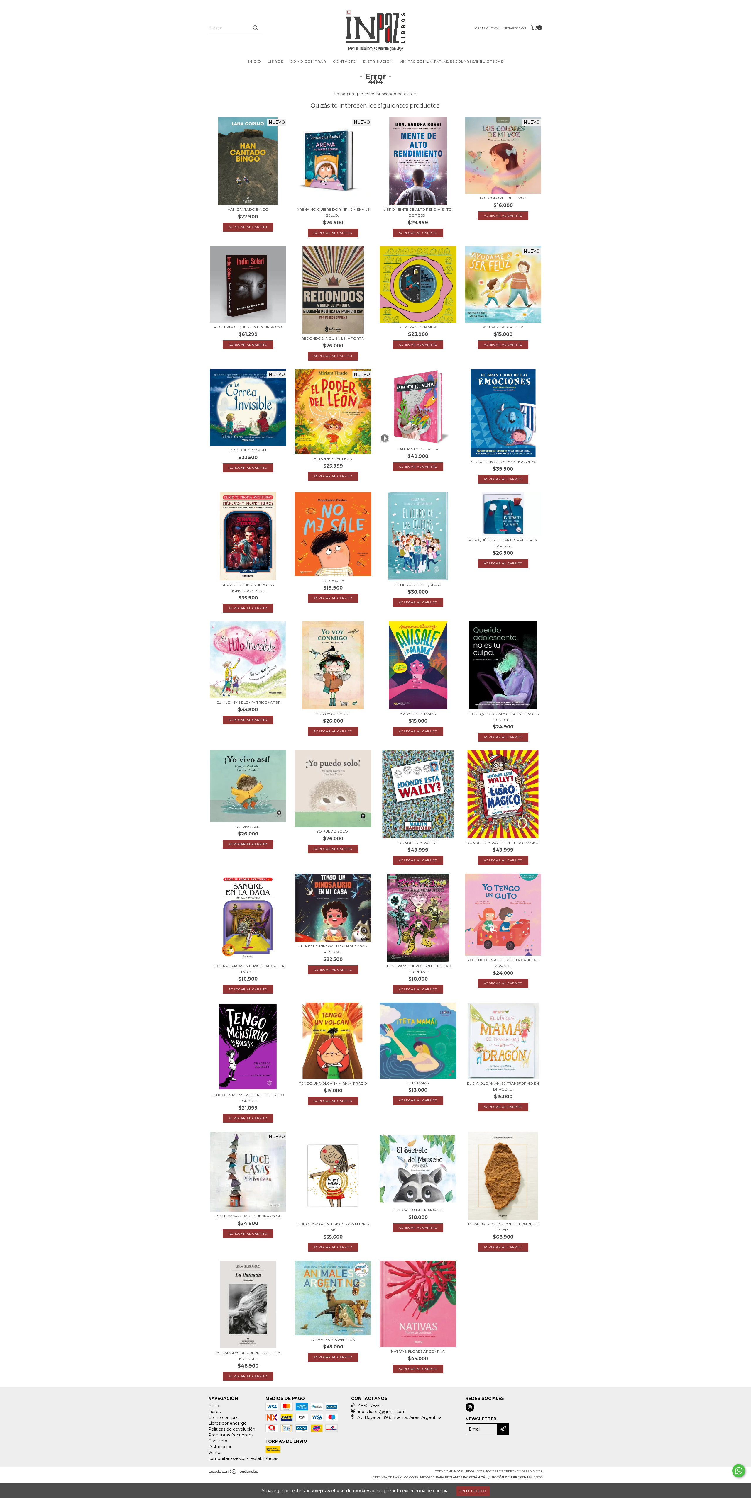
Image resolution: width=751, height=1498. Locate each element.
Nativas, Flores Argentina (418, 1351)
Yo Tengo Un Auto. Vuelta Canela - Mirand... (503, 963)
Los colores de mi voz (503, 198)
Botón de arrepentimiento (517, 1477)
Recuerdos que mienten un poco (248, 327)
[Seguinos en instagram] (470, 1407)
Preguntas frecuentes (230, 1435)
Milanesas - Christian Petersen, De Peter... (503, 1227)
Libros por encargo (227, 1423)
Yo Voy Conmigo (333, 713)
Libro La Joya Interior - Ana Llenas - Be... (333, 1227)
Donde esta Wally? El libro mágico (503, 842)
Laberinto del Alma (418, 449)
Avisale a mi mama (418, 713)
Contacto (344, 61)
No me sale (333, 580)
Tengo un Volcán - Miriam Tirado (333, 1083)
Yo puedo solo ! (333, 831)
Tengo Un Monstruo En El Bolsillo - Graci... (248, 1098)
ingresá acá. (474, 1477)
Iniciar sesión (514, 28)
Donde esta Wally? (418, 842)
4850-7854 (369, 1405)
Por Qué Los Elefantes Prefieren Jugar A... (503, 543)
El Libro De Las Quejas (418, 584)
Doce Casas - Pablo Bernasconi (248, 1216)
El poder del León (333, 458)
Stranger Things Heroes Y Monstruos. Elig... (248, 587)
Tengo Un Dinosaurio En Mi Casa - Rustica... (333, 949)
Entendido (473, 1491)
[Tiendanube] (234, 1473)
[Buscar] (255, 28)
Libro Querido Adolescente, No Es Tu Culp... (503, 716)
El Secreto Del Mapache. (418, 1210)
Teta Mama (418, 1083)
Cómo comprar (308, 61)
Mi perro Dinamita (418, 327)
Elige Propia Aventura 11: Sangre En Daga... (248, 969)
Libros (275, 61)
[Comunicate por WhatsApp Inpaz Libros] (738, 1470)
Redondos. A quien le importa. (333, 338)
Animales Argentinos (333, 1339)
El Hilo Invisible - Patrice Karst (248, 702)
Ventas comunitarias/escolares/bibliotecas (451, 61)
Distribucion (378, 61)
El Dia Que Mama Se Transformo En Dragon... (503, 1086)
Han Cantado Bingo (248, 209)
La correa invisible (248, 450)
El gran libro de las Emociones (503, 461)
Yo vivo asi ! (248, 826)
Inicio (254, 61)
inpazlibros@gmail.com (382, 1411)
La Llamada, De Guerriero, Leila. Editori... (248, 1356)
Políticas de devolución (231, 1429)
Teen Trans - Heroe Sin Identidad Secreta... (418, 969)
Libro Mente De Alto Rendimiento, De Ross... (418, 212)
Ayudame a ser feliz (503, 327)
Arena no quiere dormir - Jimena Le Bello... (333, 212)
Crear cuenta (487, 28)
